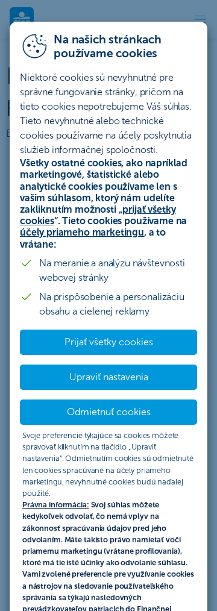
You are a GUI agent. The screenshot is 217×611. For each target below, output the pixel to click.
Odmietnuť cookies (109, 412)
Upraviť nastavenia (108, 377)
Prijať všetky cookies (108, 342)
